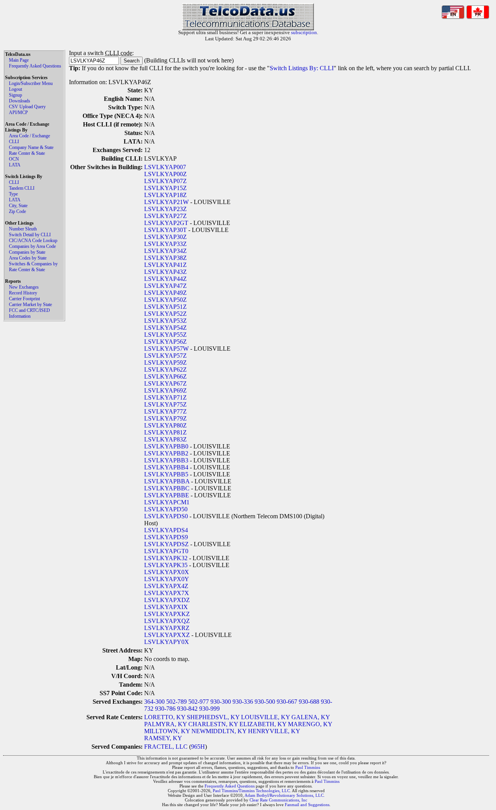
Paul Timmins (307, 767)
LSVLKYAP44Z (165, 278)
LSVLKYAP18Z (165, 195)
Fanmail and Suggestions (307, 804)
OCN (14, 159)
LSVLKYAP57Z (165, 355)
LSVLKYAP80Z (165, 425)
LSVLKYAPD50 (166, 509)
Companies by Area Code (32, 246)
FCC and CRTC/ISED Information (29, 313)
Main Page (19, 60)
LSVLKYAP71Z (165, 397)
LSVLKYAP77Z (165, 411)
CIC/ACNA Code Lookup (33, 240)
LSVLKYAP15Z (165, 188)
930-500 (265, 701)
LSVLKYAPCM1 (166, 502)
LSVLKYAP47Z (165, 285)
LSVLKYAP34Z (165, 251)
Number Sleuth (23, 229)
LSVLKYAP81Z (165, 432)
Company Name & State (31, 147)
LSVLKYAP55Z (165, 334)
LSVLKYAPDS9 (166, 537)
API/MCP (18, 112)
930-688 (309, 701)
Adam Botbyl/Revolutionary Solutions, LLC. (285, 795)
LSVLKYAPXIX (166, 607)
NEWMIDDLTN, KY (218, 731)
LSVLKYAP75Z (165, 404)
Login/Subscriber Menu (31, 83)
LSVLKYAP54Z (165, 327)
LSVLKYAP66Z (165, 376)
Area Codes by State (27, 258)
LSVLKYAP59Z (165, 362)
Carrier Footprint (24, 298)
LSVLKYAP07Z (165, 181)
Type (13, 194)
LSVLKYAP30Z (165, 237)
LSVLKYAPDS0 (166, 516)
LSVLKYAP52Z (165, 313)
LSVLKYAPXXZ (167, 635)
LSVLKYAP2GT (166, 223)
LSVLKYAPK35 (166, 565)
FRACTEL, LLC (166, 746)
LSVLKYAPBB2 (166, 453)
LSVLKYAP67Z (165, 383)
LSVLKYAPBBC (166, 488)
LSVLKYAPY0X (166, 642)
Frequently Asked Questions (35, 66)
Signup (15, 95)
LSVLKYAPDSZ (166, 544)
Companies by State (27, 252)
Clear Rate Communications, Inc (278, 800)
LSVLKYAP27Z (165, 216)
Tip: (74, 68)
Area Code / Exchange (29, 135)
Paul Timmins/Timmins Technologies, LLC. (252, 790)
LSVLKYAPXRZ (166, 628)
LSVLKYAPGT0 (166, 551)
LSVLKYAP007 (165, 167)
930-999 (209, 708)
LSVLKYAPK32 (166, 558)
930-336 (242, 701)
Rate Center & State (27, 153)
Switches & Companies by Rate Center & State (33, 266)
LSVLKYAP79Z (165, 418)
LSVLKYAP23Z (165, 209)
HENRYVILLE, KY (274, 731)
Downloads (19, 101)
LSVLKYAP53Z (165, 320)
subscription (304, 32)
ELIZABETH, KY (262, 724)
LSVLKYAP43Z (165, 271)
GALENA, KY (310, 717)
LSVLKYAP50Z (165, 299)
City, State (18, 205)
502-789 (176, 701)
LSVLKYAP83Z (165, 439)
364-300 (154, 701)
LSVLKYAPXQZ (167, 621)
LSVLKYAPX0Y (166, 579)
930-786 (165, 708)
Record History (23, 293)
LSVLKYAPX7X (166, 593)
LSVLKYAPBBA (166, 481)
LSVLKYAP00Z (165, 174)
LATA (15, 165)
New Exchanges (24, 287)
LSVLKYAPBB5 (166, 474)
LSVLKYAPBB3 (166, 460)
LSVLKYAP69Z (165, 390)
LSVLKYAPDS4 (166, 530)
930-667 (287, 701)
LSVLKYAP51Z (165, 306)
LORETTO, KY (164, 717)
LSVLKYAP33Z (165, 244)
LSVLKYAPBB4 (166, 467)
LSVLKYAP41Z (165, 264)
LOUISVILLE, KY (265, 717)
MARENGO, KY (310, 724)
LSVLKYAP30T (165, 230)
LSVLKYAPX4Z (166, 586)
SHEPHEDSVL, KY (213, 717)
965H (198, 746)
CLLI (14, 141)
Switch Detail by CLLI (30, 234)
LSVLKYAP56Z (165, 341)
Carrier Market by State (30, 304)
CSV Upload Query (27, 106)
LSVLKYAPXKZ (167, 614)
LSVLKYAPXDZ (167, 600)
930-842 (187, 708)
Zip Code (17, 211)
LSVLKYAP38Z (165, 257)
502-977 (198, 701)
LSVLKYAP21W (166, 202)
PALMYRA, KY (165, 724)
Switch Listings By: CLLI (302, 68)
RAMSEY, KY (163, 738)
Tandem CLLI (21, 188)
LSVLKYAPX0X (166, 572)
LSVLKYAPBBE (166, 495)
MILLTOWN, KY (167, 731)
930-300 (220, 701)
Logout (15, 89)
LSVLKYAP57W (166, 348)
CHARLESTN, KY (213, 724)
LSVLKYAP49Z (165, 292)
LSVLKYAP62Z (165, 369)
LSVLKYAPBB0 (166, 446)
